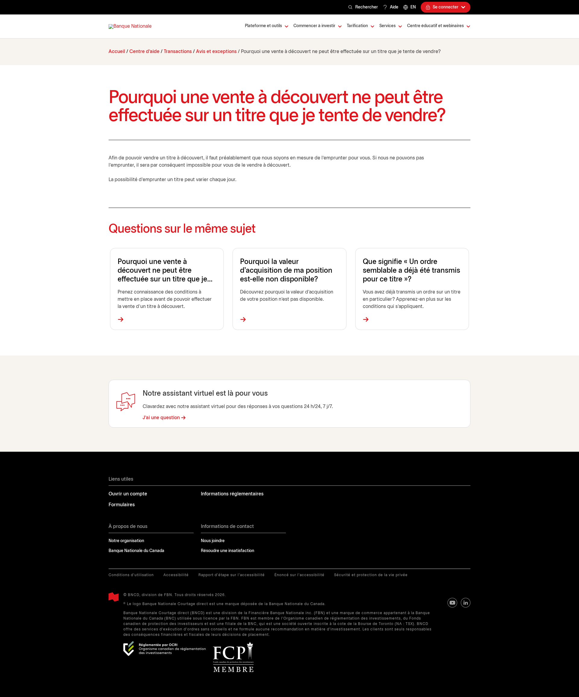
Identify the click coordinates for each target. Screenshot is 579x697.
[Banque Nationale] (130, 26)
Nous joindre (213, 541)
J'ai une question (161, 418)
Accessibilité (176, 575)
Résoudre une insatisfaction (227, 551)
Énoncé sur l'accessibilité (299, 575)
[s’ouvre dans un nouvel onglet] (164, 648)
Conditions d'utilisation (131, 575)
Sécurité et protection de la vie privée (371, 575)
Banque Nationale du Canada (136, 551)
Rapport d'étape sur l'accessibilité (231, 575)
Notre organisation (126, 541)
